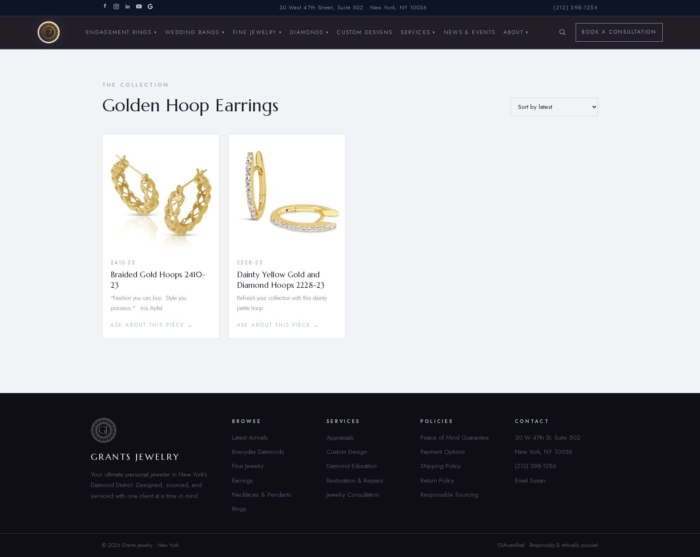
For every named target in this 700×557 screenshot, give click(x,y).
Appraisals (340, 437)
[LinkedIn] (127, 8)
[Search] (562, 32)
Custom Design (347, 451)
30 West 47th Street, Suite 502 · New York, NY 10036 (353, 7)
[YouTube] (139, 8)
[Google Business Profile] (150, 8)
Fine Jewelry (257, 32)
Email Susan (530, 480)
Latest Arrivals (250, 437)
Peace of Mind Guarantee (454, 437)
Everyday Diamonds (258, 451)
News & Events (470, 32)
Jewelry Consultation (353, 494)
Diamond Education (352, 465)
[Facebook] (105, 8)
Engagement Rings (121, 32)
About (516, 32)
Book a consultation (619, 32)
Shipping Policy (440, 465)
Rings (239, 508)
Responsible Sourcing (449, 494)
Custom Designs (365, 32)
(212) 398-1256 (575, 7)
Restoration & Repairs (355, 480)
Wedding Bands (195, 32)
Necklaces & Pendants (261, 494)
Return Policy (437, 480)
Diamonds (309, 32)
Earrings (242, 480)
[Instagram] (116, 8)
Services (418, 32)
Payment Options (442, 451)
